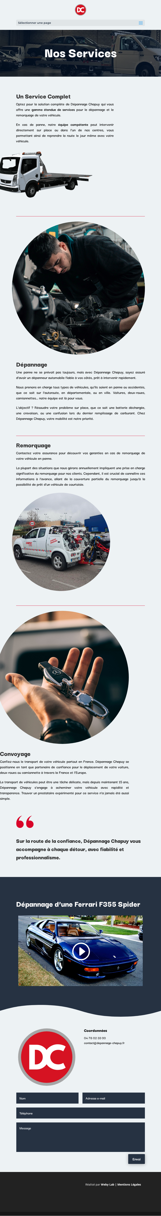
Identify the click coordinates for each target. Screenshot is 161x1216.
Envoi (137, 1159)
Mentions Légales (129, 1184)
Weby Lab (107, 1184)
